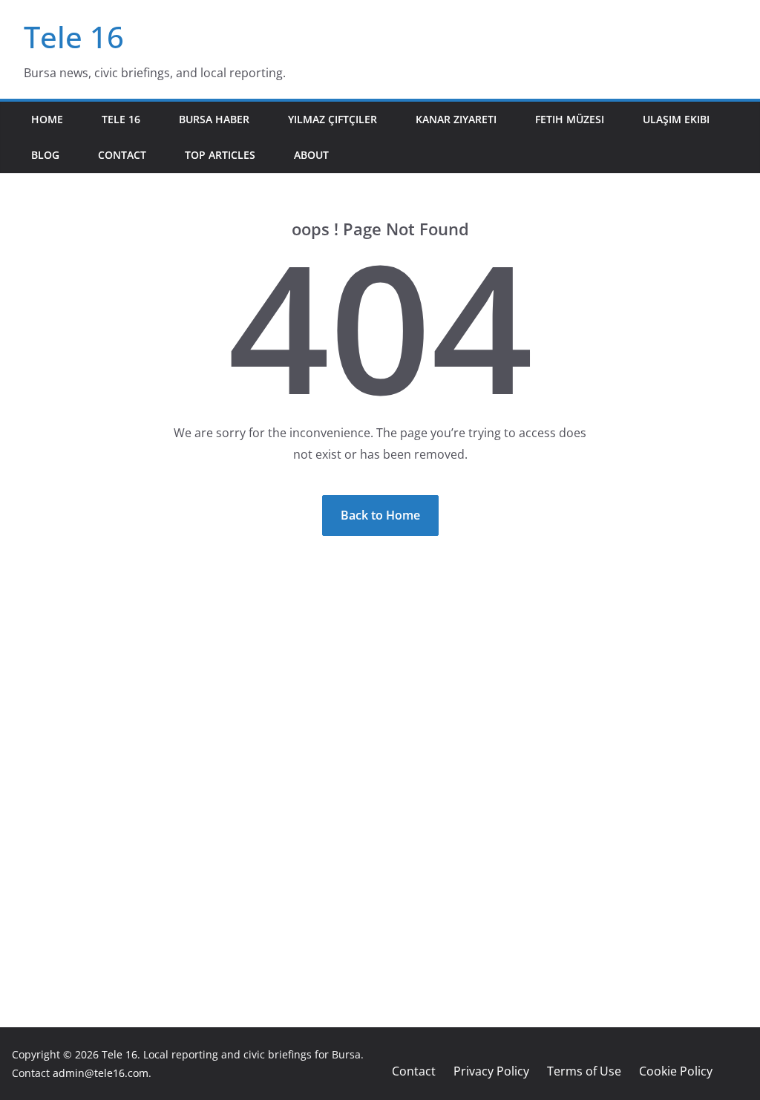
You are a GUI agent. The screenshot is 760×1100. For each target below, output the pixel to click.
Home (47, 119)
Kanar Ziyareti (456, 119)
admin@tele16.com (100, 1073)
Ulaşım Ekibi (676, 119)
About (311, 155)
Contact (122, 155)
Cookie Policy (675, 1071)
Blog (45, 155)
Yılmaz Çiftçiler (332, 119)
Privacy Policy (491, 1071)
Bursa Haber (214, 119)
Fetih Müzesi (569, 119)
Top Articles (220, 155)
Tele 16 (74, 36)
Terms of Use (584, 1071)
